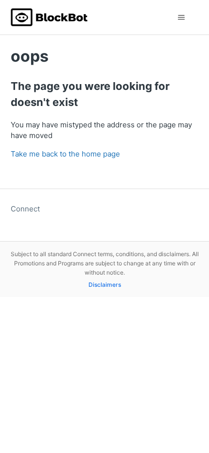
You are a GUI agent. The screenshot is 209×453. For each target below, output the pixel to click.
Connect (25, 208)
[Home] (49, 17)
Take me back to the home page (65, 153)
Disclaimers (104, 284)
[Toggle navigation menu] (181, 17)
